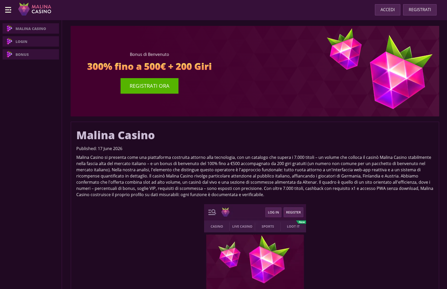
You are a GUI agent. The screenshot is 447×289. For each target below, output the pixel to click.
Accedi (388, 9)
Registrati (420, 9)
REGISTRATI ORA (149, 85)
